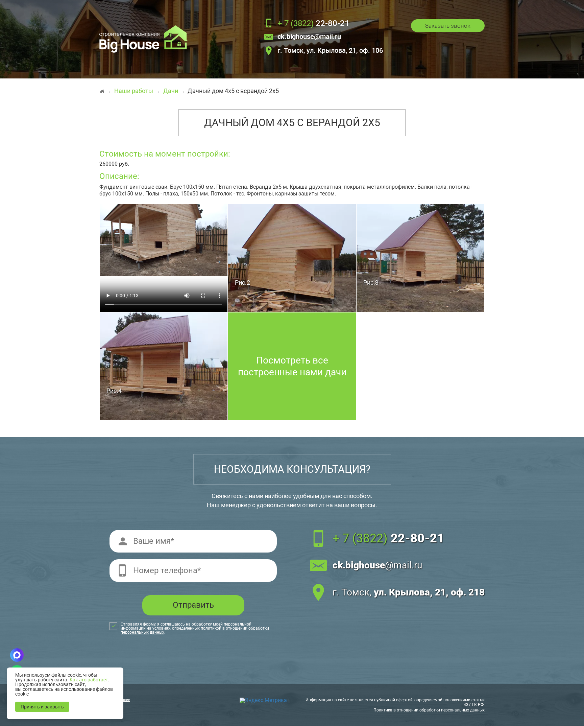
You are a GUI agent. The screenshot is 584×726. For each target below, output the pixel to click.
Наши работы (133, 90)
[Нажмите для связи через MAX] (17, 655)
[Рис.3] (420, 257)
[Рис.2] (292, 257)
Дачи (170, 90)
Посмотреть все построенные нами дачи (292, 366)
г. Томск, (409, 592)
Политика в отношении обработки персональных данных (429, 710)
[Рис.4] (163, 365)
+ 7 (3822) (388, 538)
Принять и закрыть (42, 706)
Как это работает (89, 679)
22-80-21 (313, 23)
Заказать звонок (447, 25)
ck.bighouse (377, 565)
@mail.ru (309, 37)
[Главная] (102, 88)
